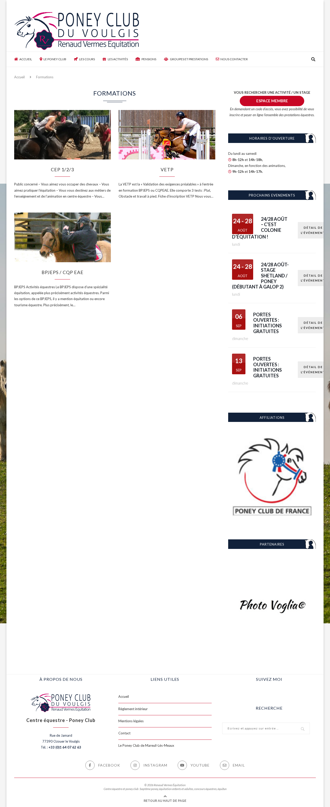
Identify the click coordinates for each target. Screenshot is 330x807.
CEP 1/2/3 (62, 169)
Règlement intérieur (133, 709)
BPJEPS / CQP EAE (63, 272)
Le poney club (55, 59)
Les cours (87, 59)
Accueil (25, 59)
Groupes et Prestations (188, 59)
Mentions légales (131, 721)
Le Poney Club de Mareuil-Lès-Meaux (146, 745)
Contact (124, 733)
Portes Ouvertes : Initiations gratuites (267, 323)
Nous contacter (234, 59)
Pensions (148, 59)
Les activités (117, 59)
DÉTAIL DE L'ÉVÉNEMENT (313, 230)
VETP (167, 169)
